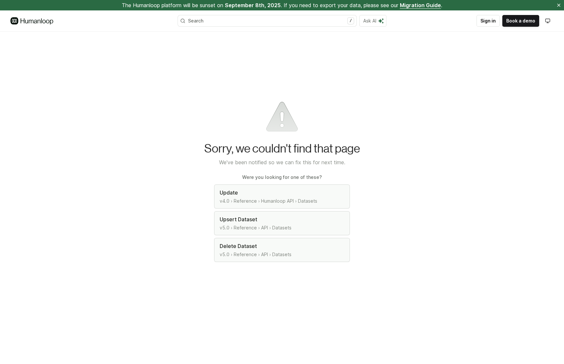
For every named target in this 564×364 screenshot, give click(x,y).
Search (270, 20)
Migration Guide (420, 5)
